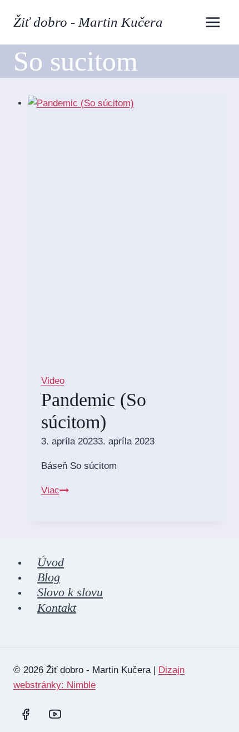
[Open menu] (213, 22)
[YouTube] (55, 714)
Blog (48, 577)
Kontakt (56, 607)
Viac (55, 490)
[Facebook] (25, 714)
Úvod (50, 562)
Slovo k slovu (70, 592)
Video (52, 380)
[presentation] (127, 228)
